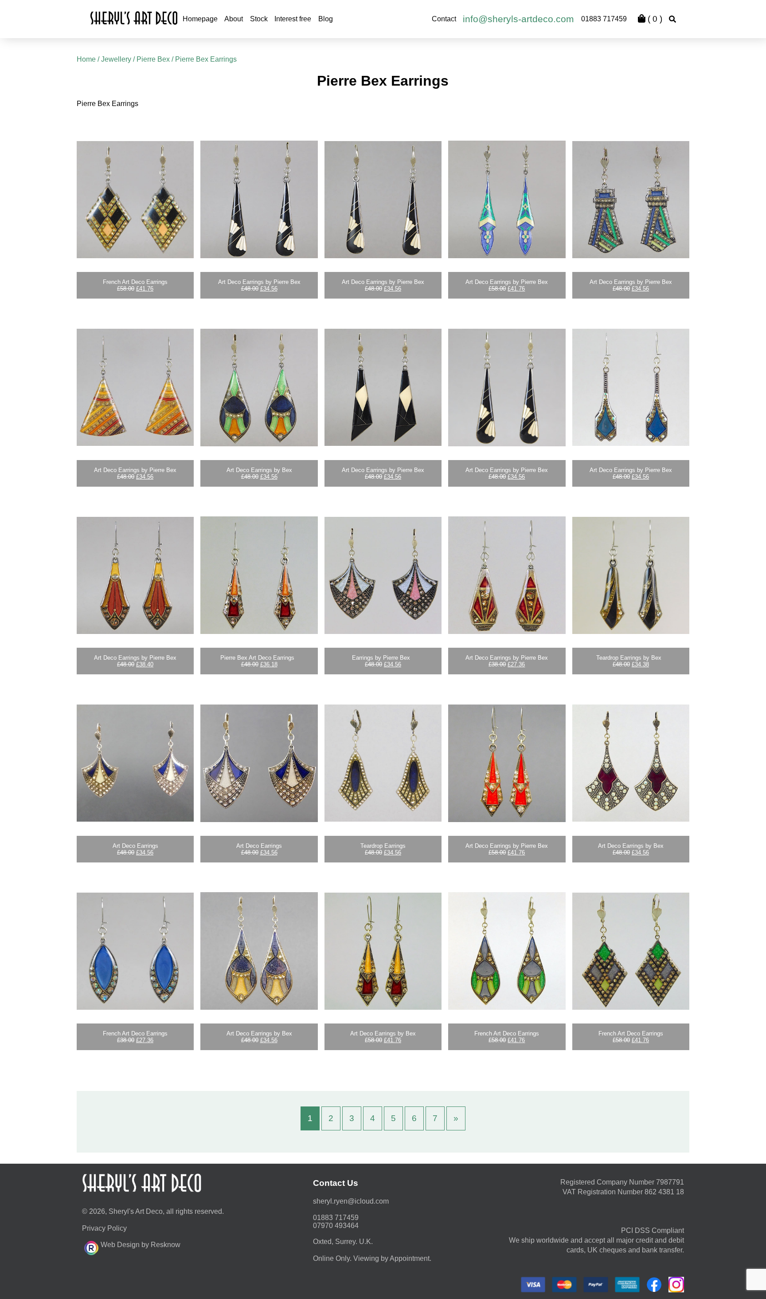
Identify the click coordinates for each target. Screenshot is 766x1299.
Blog (325, 19)
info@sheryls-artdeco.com (518, 19)
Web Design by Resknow (140, 1244)
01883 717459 (604, 19)
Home (86, 59)
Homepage (200, 19)
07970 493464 (336, 1225)
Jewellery (116, 59)
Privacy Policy (104, 1228)
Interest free (292, 19)
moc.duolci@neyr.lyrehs (351, 1201)
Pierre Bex (153, 59)
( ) (653, 19)
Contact (444, 19)
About (233, 19)
